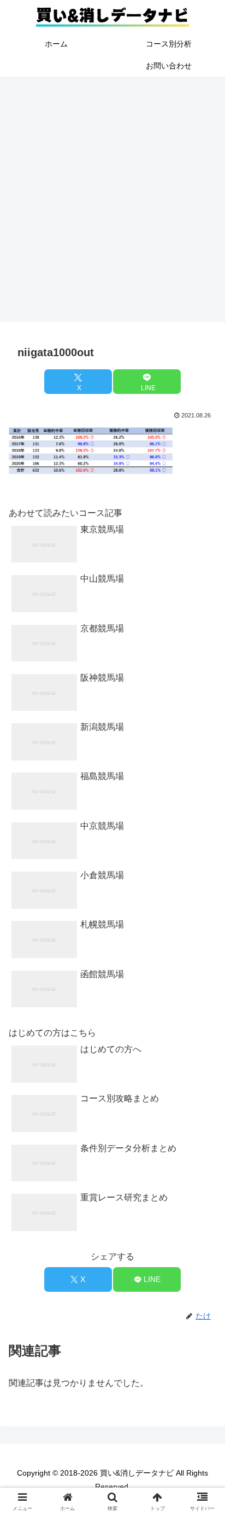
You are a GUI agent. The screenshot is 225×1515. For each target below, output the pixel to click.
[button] (202, 1381)
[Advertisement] (112, 202)
